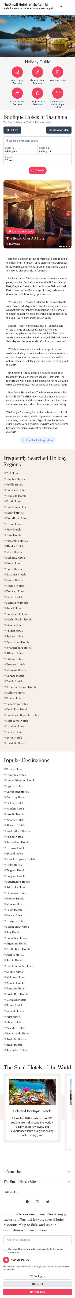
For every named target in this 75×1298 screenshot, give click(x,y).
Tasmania (14, 243)
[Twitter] (47, 1201)
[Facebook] (27, 1201)
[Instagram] (37, 1201)
